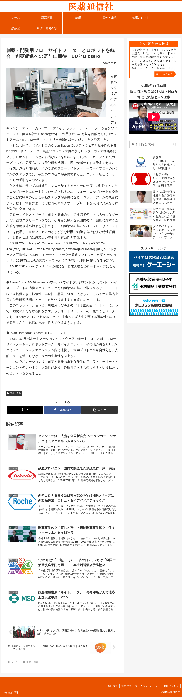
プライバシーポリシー (147, 686)
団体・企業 (15, 393)
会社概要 (113, 686)
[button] (99, 410)
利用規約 (126, 686)
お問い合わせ (171, 686)
